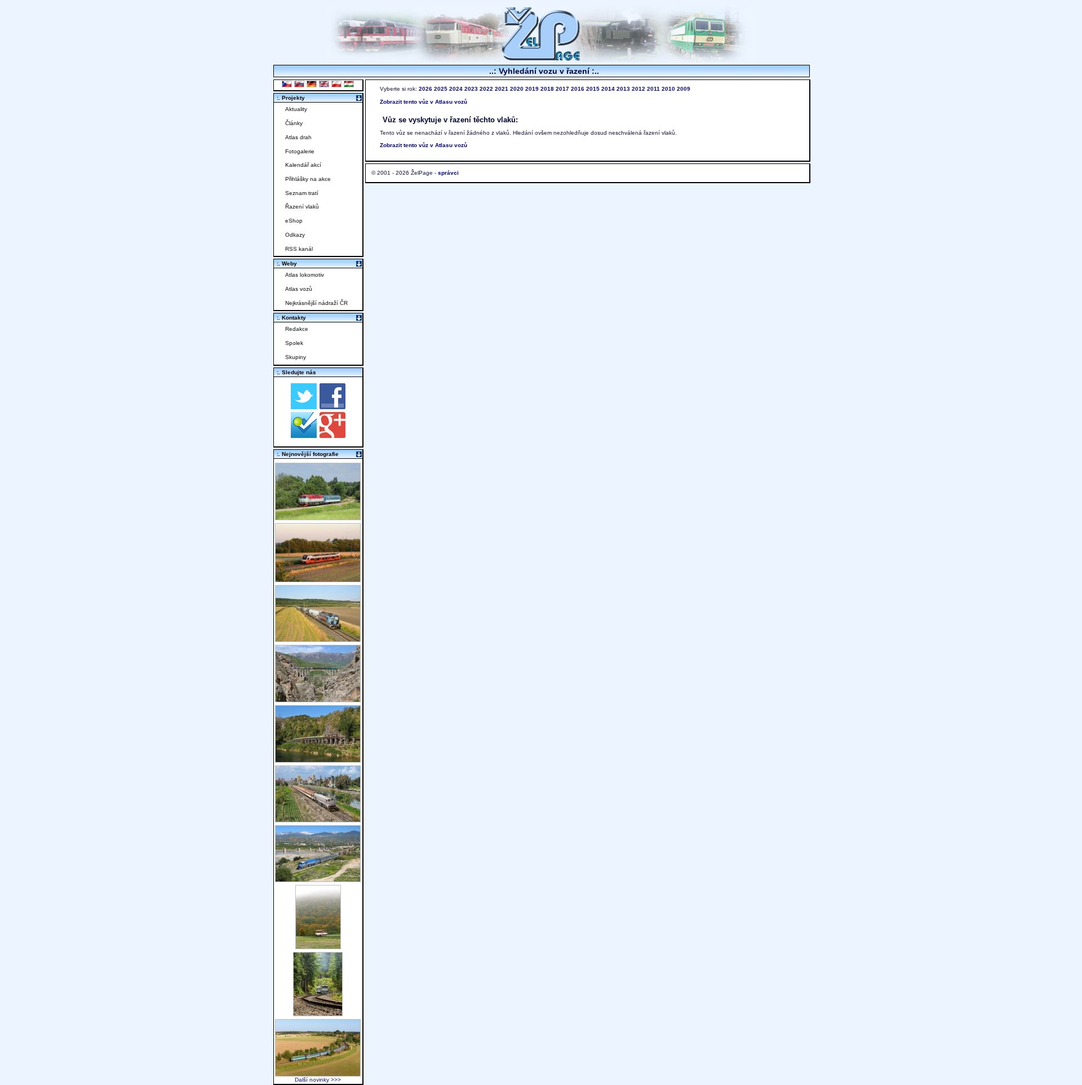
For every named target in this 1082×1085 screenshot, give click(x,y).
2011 (653, 89)
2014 (608, 89)
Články (294, 123)
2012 (638, 89)
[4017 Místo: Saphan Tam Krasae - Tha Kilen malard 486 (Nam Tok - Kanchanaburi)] (318, 759)
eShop (294, 221)
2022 (486, 89)
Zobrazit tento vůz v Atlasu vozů (423, 102)
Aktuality (296, 109)
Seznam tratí (301, 193)
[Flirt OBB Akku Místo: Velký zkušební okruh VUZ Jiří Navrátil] (318, 579)
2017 (562, 89)
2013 (623, 89)
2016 (577, 89)
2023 (471, 89)
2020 (517, 89)
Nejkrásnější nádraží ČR (316, 303)
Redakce (296, 329)
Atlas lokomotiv (304, 275)
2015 (593, 89)
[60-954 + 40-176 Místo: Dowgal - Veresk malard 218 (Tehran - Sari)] (318, 699)
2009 (683, 89)
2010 (668, 89)
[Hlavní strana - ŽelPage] (541, 59)
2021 (501, 89)
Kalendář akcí (303, 165)
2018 (547, 89)
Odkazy (295, 235)
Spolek (294, 343)
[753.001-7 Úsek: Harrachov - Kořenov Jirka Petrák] (318, 1013)
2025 (440, 89)
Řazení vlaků (302, 206)
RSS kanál (299, 249)
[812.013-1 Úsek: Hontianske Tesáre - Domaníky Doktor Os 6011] (318, 946)
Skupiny (295, 357)
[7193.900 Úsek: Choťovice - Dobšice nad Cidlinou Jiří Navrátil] (318, 639)
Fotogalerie (299, 151)
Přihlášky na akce (308, 179)
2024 (456, 89)
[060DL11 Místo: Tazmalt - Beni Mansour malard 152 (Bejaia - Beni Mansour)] (318, 879)
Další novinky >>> (318, 1080)
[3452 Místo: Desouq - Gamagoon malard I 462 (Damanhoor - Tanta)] (318, 819)
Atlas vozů (298, 289)
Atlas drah (298, 137)
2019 (532, 89)
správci (448, 173)
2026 (425, 89)
